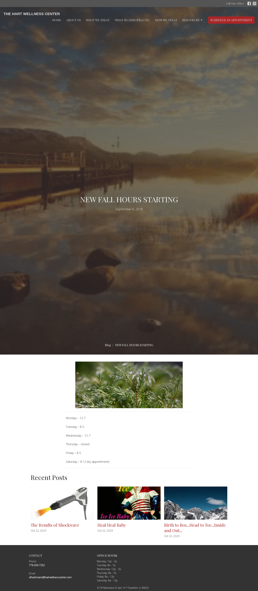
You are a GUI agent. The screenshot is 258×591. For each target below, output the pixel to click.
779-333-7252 (37, 565)
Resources (190, 20)
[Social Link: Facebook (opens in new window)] (249, 3)
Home (56, 20)
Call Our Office (235, 3)
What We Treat (98, 20)
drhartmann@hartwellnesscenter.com (50, 577)
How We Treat (166, 20)
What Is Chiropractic (132, 20)
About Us (73, 20)
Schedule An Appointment (231, 20)
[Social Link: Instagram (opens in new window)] (254, 3)
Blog (108, 345)
